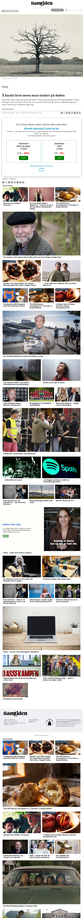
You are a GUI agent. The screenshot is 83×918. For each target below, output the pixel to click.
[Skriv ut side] (77, 113)
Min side (41, 170)
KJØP (24, 158)
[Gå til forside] (41, 3)
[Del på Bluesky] (74, 113)
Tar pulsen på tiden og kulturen (41, 8)
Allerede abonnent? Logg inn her (41, 128)
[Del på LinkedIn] (67, 113)
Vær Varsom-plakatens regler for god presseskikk (68, 720)
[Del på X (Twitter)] (64, 113)
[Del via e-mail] (69, 113)
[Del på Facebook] (61, 113)
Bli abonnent (57, 10)
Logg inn (71, 10)
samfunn (5, 179)
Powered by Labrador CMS (41, 735)
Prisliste (41, 168)
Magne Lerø (32, 721)
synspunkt (13, 179)
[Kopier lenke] (72, 113)
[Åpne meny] (79, 10)
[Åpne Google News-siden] (80, 113)
